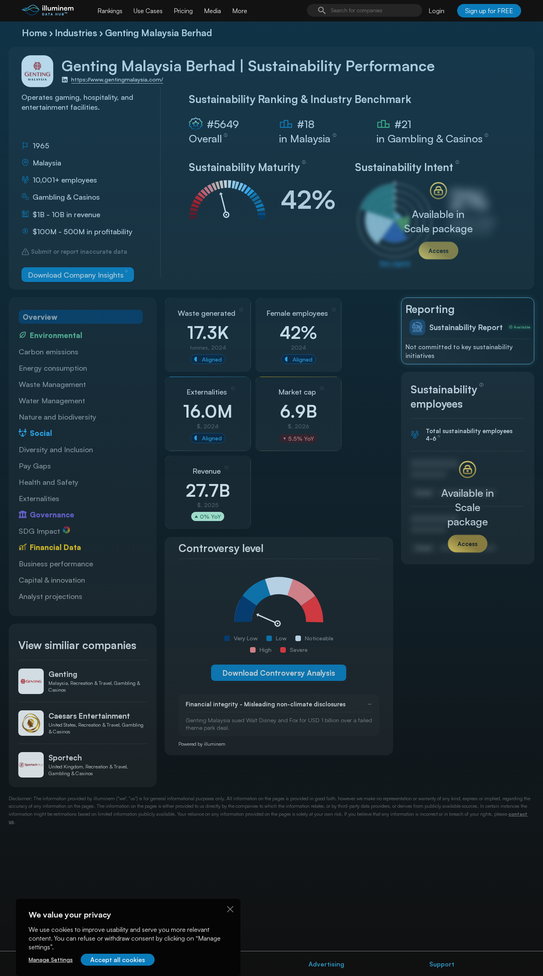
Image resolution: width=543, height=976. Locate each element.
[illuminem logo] (48, 12)
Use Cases (148, 11)
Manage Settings (51, 959)
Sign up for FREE (489, 11)
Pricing (183, 11)
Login (436, 11)
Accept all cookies (117, 960)
